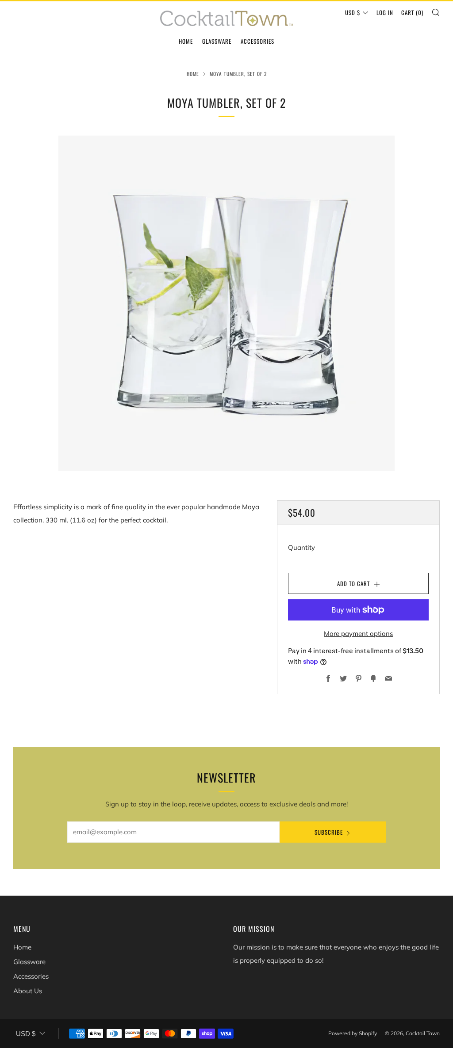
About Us (27, 991)
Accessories (257, 41)
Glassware (216, 41)
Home (186, 41)
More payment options (358, 633)
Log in (384, 12)
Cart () (412, 12)
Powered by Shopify (352, 1033)
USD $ (352, 12)
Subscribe (329, 832)
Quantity (301, 547)
